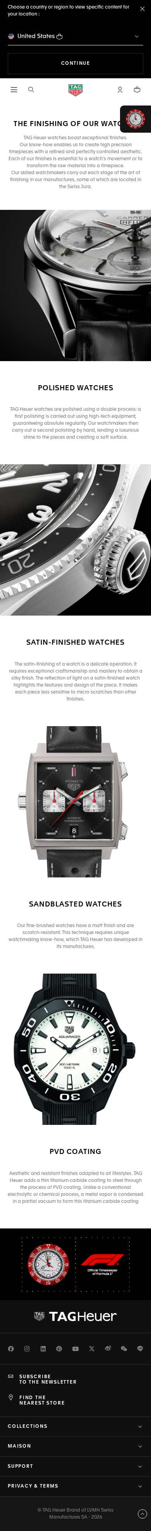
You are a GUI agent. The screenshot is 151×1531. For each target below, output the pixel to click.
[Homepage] (75, 90)
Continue (102, 63)
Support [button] (20, 1466)
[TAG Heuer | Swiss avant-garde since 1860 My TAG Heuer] (75, 1316)
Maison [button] (19, 1446)
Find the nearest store (42, 1401)
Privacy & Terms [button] (33, 1486)
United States (36, 36)
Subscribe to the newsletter (48, 1380)
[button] (120, 89)
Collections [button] (28, 1426)
